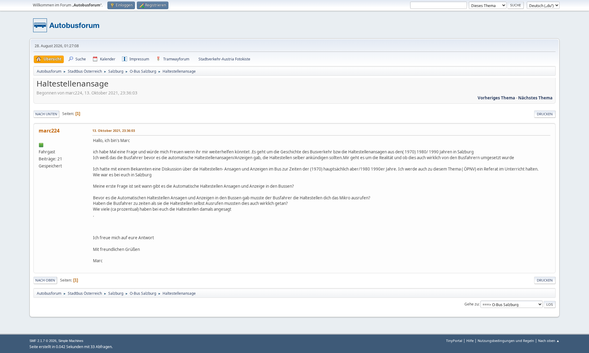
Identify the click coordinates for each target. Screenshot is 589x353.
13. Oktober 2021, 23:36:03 (113, 130)
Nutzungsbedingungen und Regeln (506, 340)
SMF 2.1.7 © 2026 (42, 341)
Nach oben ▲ (549, 340)
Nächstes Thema (535, 98)
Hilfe (470, 340)
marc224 (49, 130)
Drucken (545, 114)
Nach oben (45, 280)
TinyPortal (454, 340)
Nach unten (46, 114)
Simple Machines (70, 341)
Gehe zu (471, 304)
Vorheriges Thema (496, 98)
